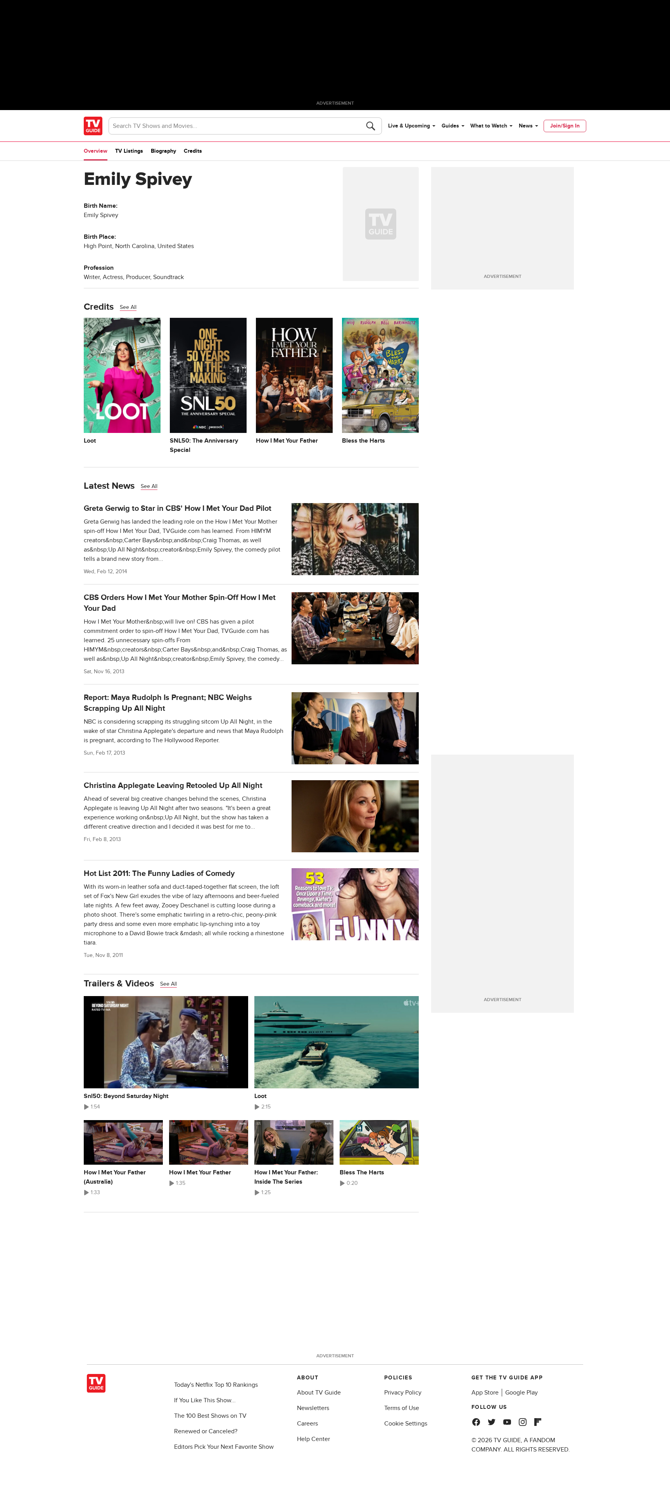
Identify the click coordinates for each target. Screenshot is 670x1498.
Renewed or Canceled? (205, 1431)
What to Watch (488, 125)
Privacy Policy (402, 1392)
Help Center (313, 1439)
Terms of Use (401, 1408)
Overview (95, 151)
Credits (193, 151)
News (526, 125)
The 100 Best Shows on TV (210, 1416)
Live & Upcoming (409, 125)
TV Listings (129, 151)
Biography (163, 151)
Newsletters (313, 1408)
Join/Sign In (565, 125)
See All (128, 307)
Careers (307, 1423)
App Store (485, 1392)
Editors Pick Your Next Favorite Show (224, 1447)
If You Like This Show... (205, 1400)
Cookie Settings (405, 1423)
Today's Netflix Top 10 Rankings (216, 1385)
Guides (450, 125)
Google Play (521, 1392)
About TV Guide (319, 1392)
